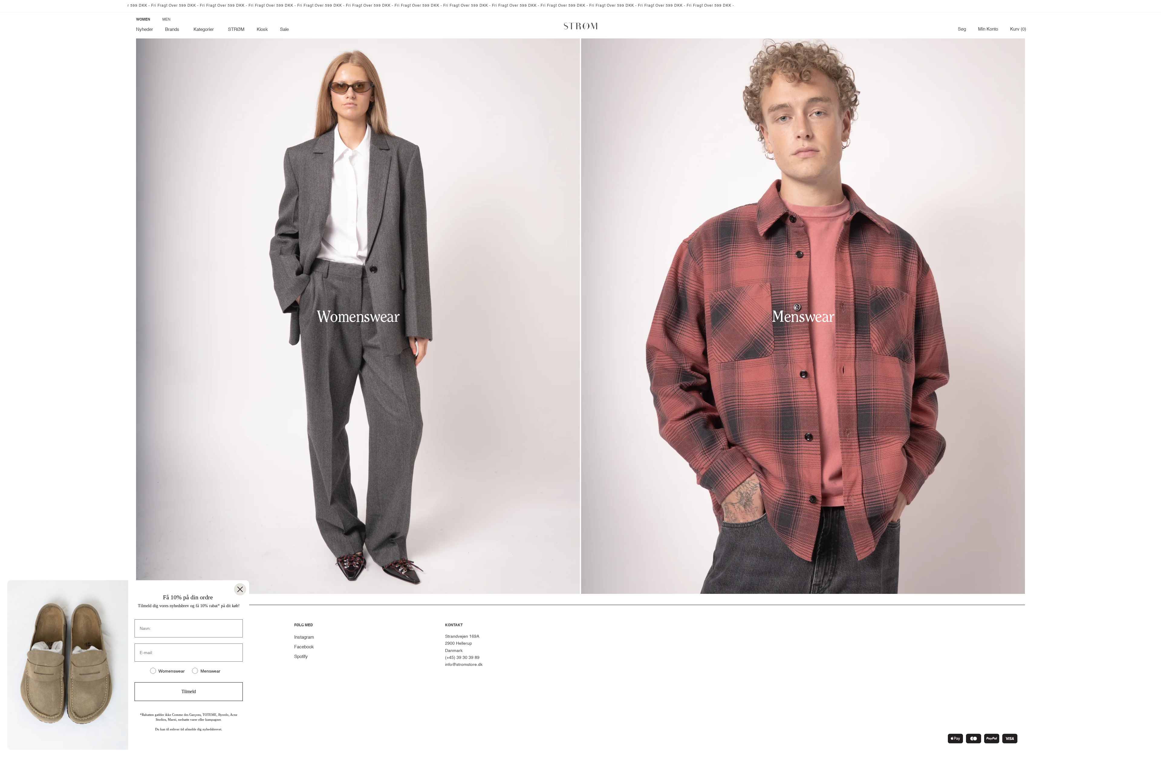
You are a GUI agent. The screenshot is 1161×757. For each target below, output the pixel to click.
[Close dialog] (240, 589)
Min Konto (988, 29)
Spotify (301, 656)
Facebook (304, 647)
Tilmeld (188, 691)
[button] (173, 29)
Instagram (304, 637)
